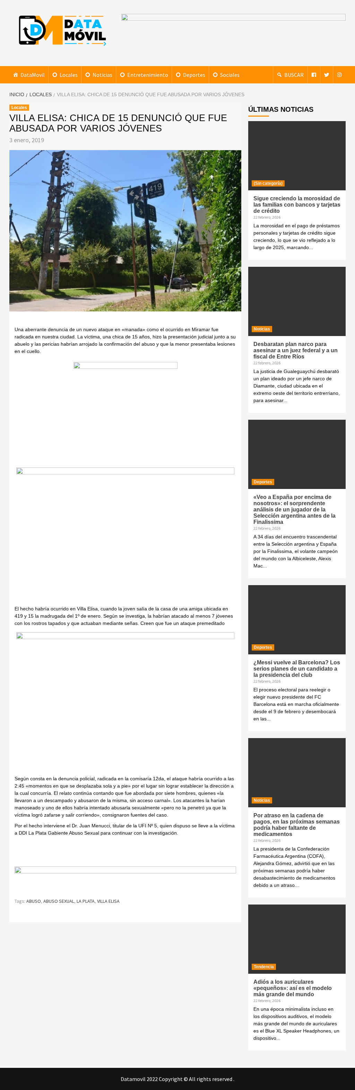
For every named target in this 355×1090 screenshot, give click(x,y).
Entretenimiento (147, 74)
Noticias (102, 74)
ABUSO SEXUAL (58, 901)
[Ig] (339, 74)
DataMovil (32, 74)
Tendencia (264, 966)
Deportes (194, 74)
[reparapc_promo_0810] (125, 879)
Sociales (230, 74)
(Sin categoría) (268, 183)
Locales (69, 74)
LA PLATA (86, 901)
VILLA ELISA (108, 901)
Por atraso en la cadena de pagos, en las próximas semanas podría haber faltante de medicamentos (296, 824)
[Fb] (314, 74)
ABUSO (33, 901)
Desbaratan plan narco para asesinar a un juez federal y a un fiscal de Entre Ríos (295, 350)
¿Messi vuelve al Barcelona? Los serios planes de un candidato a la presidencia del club (296, 669)
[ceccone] (125, 413)
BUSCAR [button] (294, 74)
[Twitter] (326, 74)
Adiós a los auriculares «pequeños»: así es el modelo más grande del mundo (292, 988)
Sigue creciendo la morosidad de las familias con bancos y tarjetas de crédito (296, 205)
